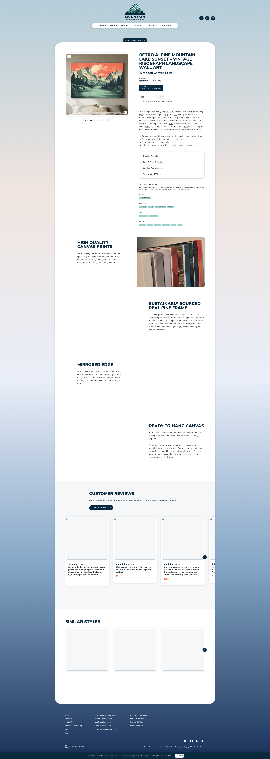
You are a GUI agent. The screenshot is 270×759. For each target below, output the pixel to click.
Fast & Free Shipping (153, 162)
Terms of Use (159, 747)
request (169, 101)
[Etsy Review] (118, 576)
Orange (166, 225)
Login (67, 733)
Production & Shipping (73, 726)
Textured (153, 216)
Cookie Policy (169, 747)
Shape (101, 25)
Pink (173, 225)
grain (185, 126)
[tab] (91, 120)
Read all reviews (100, 508)
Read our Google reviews (77, 747)
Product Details (150, 156)
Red (180, 225)
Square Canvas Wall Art (103, 718)
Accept (179, 756)
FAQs (67, 729)
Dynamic (143, 216)
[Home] (135, 11)
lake (192, 111)
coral (147, 126)
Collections (163, 25)
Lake (151, 207)
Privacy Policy (148, 747)
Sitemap (177, 747)
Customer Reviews (137, 718)
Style (112, 25)
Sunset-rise (160, 207)
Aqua (142, 225)
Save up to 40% (150, 174)
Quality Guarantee (152, 168)
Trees (170, 207)
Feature (124, 25)
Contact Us (69, 722)
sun (175, 114)
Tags (136, 25)
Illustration (145, 198)
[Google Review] (69, 579)
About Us (68, 718)
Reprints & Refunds (137, 722)
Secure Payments (136, 726)
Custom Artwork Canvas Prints (106, 729)
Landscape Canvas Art (103, 722)
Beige (150, 225)
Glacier (143, 207)
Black (157, 225)
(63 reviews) (155, 81)
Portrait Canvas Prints (103, 726)
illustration (169, 111)
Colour (148, 25)
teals (171, 123)
